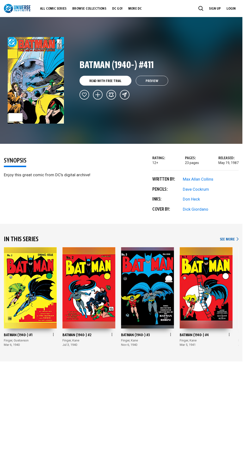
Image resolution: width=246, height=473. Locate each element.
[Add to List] (98, 95)
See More (229, 239)
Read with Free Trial (105, 81)
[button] (201, 8)
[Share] (124, 95)
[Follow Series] (111, 95)
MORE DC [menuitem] (135, 8)
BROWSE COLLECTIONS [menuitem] (89, 8)
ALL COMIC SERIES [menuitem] (53, 8)
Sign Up (215, 8)
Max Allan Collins (198, 179)
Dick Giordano (195, 209)
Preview (152, 81)
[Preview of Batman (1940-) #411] (36, 80)
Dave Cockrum (196, 189)
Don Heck (191, 199)
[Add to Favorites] (84, 95)
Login (231, 8)
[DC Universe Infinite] (17, 8)
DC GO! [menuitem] (117, 8)
